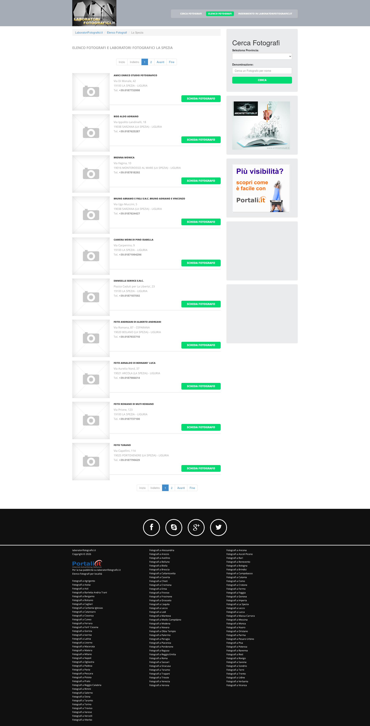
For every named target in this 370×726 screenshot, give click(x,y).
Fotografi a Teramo (159, 669)
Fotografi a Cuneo (81, 619)
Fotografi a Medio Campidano (165, 619)
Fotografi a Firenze (159, 592)
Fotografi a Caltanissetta (162, 573)
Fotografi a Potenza (236, 646)
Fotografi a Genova (236, 596)
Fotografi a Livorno (82, 642)
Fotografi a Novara (159, 627)
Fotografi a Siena (81, 696)
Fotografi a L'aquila (159, 604)
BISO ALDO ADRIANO (126, 116)
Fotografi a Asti (80, 588)
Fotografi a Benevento (238, 561)
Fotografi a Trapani (159, 673)
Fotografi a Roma (158, 658)
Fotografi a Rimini (81, 689)
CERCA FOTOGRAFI (191, 13)
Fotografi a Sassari (159, 662)
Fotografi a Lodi (157, 612)
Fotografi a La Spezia (237, 604)
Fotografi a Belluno (159, 561)
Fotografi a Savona (236, 662)
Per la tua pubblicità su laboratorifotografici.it (96, 570)
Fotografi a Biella (158, 565)
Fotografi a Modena (159, 623)
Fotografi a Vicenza (236, 685)
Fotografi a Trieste (159, 677)
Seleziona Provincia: (245, 50)
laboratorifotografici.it (84, 550)
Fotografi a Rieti (234, 654)
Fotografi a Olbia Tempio (162, 631)
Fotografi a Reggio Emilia (162, 654)
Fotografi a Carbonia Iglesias (87, 608)
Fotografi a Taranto (82, 700)
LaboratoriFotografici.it (89, 32)
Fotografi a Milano (82, 654)
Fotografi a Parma (236, 635)
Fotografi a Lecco (235, 608)
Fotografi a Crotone (236, 585)
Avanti (160, 62)
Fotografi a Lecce (158, 608)
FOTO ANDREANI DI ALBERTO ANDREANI (137, 321)
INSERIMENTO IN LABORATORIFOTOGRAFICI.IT (265, 13)
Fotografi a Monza (236, 623)
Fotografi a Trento (236, 673)
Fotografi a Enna (158, 588)
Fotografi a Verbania (237, 681)
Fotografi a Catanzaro (84, 611)
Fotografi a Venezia (159, 681)
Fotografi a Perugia (159, 639)
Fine (171, 62)
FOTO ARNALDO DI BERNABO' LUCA (135, 363)
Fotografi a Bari (234, 558)
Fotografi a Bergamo (83, 596)
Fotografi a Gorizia (82, 631)
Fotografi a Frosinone (160, 596)
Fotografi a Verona (159, 685)
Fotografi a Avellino (159, 558)
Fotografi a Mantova (160, 615)
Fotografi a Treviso (82, 708)
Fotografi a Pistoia (82, 677)
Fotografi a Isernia (82, 635)
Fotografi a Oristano (237, 631)
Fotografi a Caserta (159, 577)
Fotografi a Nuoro (235, 627)
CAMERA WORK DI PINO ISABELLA (133, 239)
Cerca (262, 80)
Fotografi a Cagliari (82, 604)
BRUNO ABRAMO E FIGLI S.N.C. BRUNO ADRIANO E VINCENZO (149, 198)
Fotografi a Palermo (160, 635)
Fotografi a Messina (237, 619)
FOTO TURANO (122, 445)
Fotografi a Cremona (160, 585)
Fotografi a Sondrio (236, 666)
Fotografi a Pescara (82, 673)
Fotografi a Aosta (81, 584)
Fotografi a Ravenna (237, 650)
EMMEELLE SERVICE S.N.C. (129, 280)
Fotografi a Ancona (236, 550)
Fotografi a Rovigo (236, 658)
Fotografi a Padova (82, 665)
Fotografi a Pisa (234, 642)
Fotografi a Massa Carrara (240, 615)
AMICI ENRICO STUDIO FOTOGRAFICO (135, 75)
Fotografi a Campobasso (239, 573)
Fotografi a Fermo (236, 588)
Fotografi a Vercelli (82, 716)
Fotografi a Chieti (158, 581)
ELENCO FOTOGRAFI (220, 13)
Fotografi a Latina (81, 638)
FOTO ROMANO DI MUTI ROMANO (134, 404)
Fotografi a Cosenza (83, 615)
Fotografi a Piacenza (160, 642)
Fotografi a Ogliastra (83, 662)
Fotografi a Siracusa (160, 666)
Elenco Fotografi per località (87, 573)
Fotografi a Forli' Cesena (85, 627)
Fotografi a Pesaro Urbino (240, 639)
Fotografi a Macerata (83, 646)
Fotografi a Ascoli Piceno (239, 554)
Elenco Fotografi (117, 32)
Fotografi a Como (235, 581)
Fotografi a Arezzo (159, 554)
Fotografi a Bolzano (82, 600)
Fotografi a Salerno (82, 692)
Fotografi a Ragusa (159, 650)
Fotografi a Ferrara (82, 623)
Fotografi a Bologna (236, 565)
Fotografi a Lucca (235, 612)
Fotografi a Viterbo (82, 719)
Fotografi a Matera (82, 650)
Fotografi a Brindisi (236, 569)
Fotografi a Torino (81, 704)
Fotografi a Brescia (159, 569)
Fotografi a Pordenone (161, 646)
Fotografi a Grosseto (160, 600)
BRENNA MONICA (124, 157)
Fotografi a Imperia (236, 600)
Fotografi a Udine (235, 677)
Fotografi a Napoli (81, 658)
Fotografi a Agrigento (83, 580)
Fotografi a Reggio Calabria (86, 685)
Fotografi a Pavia (81, 669)
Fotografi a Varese (82, 712)
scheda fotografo (201, 98)
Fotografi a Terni (235, 669)
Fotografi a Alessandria (161, 550)
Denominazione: (243, 64)
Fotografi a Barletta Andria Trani (89, 592)
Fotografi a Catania (236, 577)
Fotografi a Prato (81, 681)
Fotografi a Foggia (236, 592)
